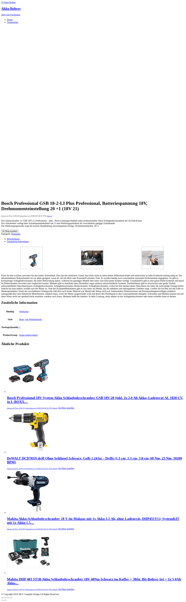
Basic (21, 319)
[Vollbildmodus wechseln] (8, 597)
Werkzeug (23, 311)
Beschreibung (13, 239)
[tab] (96, 239)
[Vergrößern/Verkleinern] (11, 597)
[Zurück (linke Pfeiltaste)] (2, 600)
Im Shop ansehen (9, 231)
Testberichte (12, 22)
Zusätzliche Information (18, 241)
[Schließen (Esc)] (2, 597)
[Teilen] (5, 597)
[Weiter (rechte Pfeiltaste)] (5, 600)
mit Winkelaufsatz (33, 319)
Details (49, 216)
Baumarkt (15, 234)
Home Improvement (28, 335)
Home (10, 19)
